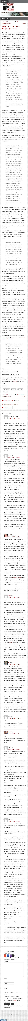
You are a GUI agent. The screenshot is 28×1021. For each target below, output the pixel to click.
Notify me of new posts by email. (12, 996)
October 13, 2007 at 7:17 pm (14, 821)
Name (5, 978)
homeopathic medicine (17, 577)
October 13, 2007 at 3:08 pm (14, 749)
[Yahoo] (10, 955)
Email (5, 983)
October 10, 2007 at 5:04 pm (14, 536)
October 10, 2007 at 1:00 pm (14, 418)
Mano (9, 595)
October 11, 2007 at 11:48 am (14, 718)
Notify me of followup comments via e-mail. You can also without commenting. (13, 1000)
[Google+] (5, 955)
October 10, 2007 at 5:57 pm (14, 597)
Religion (16, 404)
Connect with (7, 953)
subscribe (15, 1000)
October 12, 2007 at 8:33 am (14, 733)
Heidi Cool (10, 535)
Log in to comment (7, 407)
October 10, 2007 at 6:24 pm (14, 664)
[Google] (8, 955)
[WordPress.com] (13, 955)
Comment (6, 961)
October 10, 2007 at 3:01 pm (14, 457)
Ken (9, 662)
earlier (10, 642)
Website (5, 988)
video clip (15, 381)
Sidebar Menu (6, 18)
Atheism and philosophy (9, 404)
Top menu (5, 1)
